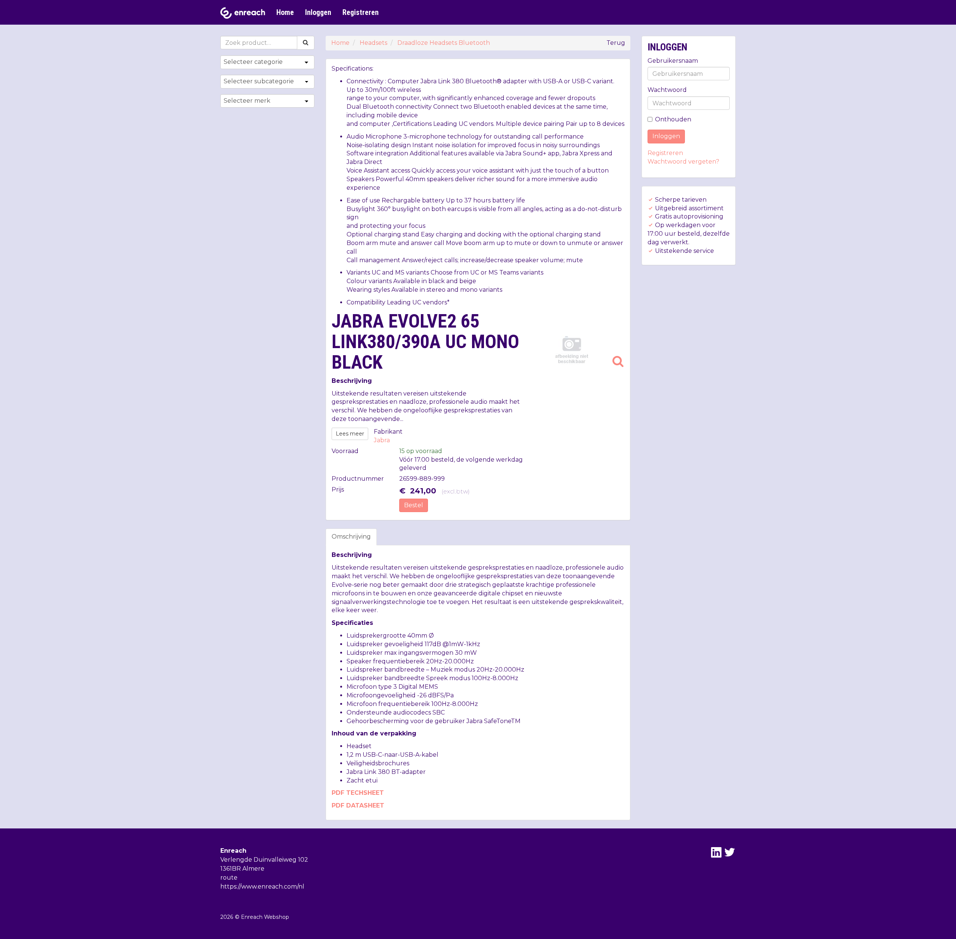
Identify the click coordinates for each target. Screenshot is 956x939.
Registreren (360, 12)
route (229, 877)
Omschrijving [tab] (351, 536)
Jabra (382, 440)
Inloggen (318, 12)
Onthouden (673, 119)
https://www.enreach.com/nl (262, 886)
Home (285, 12)
